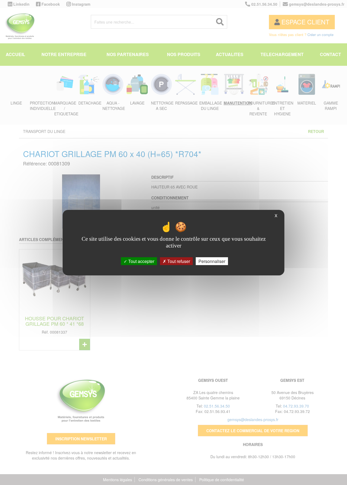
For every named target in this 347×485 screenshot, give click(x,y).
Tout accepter (140, 261)
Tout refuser (178, 261)
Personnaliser (211, 261)
